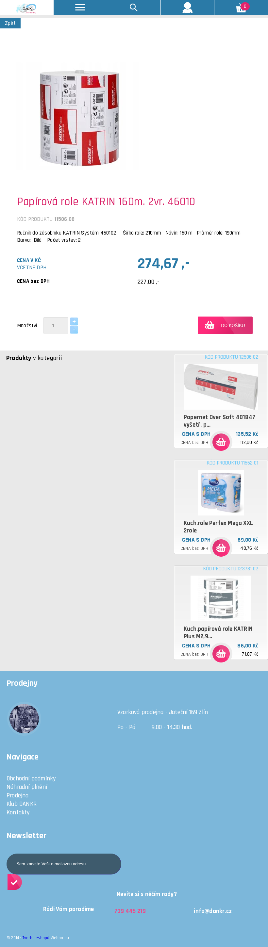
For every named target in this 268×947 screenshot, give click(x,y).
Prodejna (18, 795)
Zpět (10, 23)
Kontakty (18, 812)
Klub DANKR (22, 804)
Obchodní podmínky (31, 778)
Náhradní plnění (27, 787)
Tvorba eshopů (36, 937)
